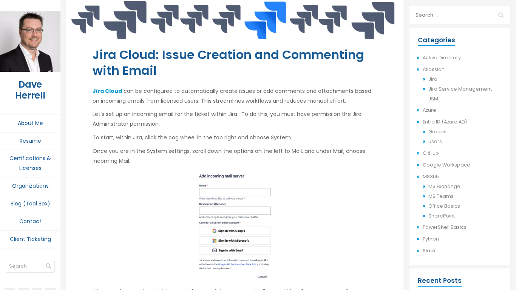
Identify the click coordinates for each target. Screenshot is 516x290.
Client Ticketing (30, 239)
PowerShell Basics (445, 227)
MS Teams (441, 196)
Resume (30, 141)
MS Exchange (444, 186)
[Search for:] (459, 15)
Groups (437, 131)
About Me (30, 123)
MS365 (431, 176)
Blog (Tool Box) (30, 203)
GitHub (431, 153)
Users (435, 141)
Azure (429, 110)
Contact (30, 221)
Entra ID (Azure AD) (445, 122)
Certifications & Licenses (30, 163)
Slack (429, 250)
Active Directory (442, 57)
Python (431, 239)
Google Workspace (446, 165)
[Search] (48, 266)
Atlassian (434, 69)
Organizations (30, 186)
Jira (432, 79)
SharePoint (441, 216)
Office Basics (444, 206)
